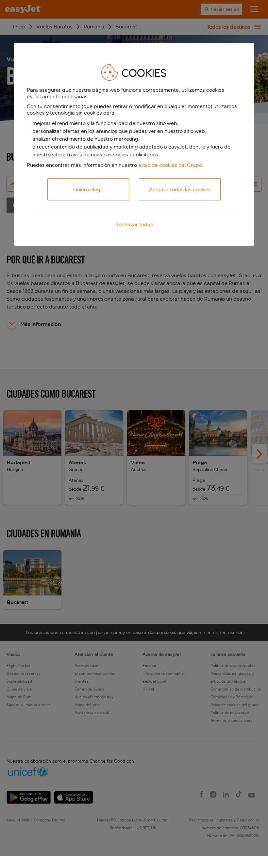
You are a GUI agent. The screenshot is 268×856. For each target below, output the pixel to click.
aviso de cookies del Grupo (170, 165)
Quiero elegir (88, 189)
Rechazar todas (134, 224)
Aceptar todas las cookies (180, 189)
